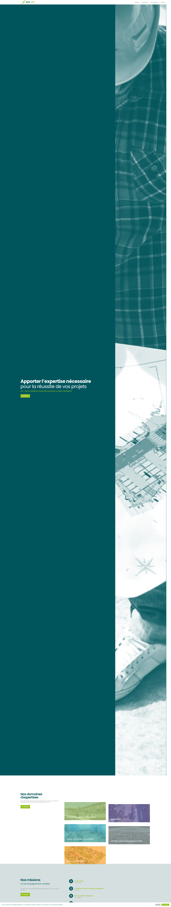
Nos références (154, 2)
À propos (137, 2)
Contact (163, 2)
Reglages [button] (158, 904)
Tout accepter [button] (165, 904)
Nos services (145, 2)
